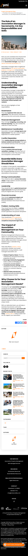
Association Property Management (14, 461)
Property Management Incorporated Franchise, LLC (16, 513)
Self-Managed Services (14, 463)
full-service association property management (13, 69)
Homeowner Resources (14, 471)
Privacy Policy (11, 525)
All (5, 423)
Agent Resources (14, 480)
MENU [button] (26, 5)
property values (16, 246)
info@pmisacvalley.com (14, 493)
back (4, 349)
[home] (5, 6)
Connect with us (9, 313)
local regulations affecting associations (11, 218)
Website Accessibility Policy (7, 535)
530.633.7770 (23, 1)
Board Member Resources (14, 473)
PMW (21, 523)
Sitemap (4, 525)
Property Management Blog (8, 11)
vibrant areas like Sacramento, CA (11, 63)
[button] (4, 367)
